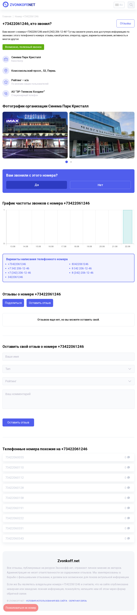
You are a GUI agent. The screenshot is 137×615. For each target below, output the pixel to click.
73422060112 (65, 477)
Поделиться (13, 303)
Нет (100, 185)
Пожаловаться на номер (21, 607)
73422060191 (65, 508)
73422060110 (65, 467)
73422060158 (65, 498)
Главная (7, 16)
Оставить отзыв (40, 303)
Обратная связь (78, 601)
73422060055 (65, 457)
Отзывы (125, 23)
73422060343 (65, 538)
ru (121, 4)
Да (37, 185)
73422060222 (65, 518)
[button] (66, 162)
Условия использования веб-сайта (46, 601)
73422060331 (65, 528)
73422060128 (65, 487)
